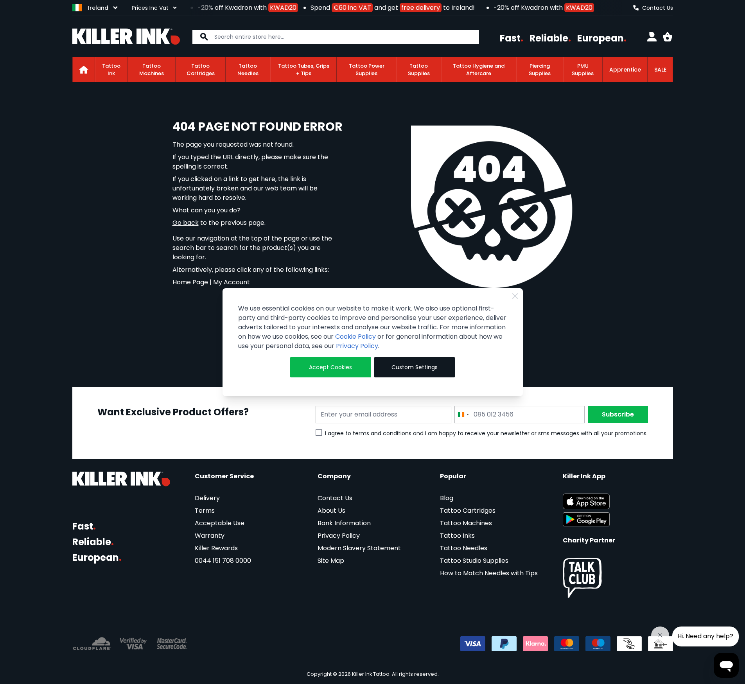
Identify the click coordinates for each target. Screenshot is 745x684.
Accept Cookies (330, 367)
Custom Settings (414, 367)
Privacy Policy (357, 345)
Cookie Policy (355, 336)
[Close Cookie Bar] (515, 296)
